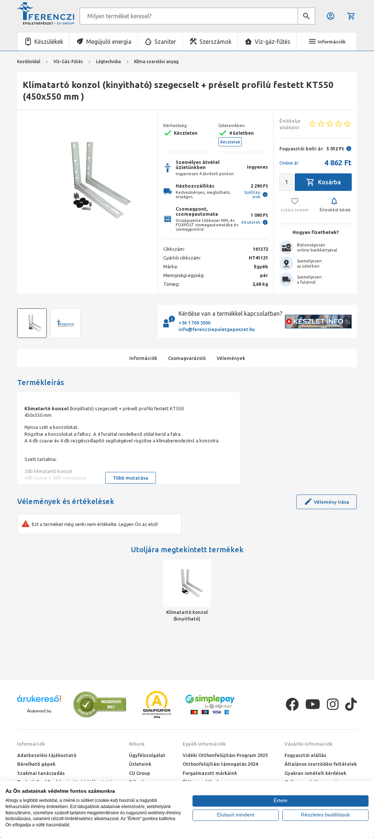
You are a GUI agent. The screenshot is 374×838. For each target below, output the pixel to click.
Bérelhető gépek (36, 763)
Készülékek (48, 41)
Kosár (352, 16)
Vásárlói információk (308, 743)
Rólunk (137, 743)
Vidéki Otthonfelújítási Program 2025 (225, 755)
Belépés (331, 16)
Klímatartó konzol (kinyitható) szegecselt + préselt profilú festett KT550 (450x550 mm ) (187, 616)
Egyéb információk (204, 743)
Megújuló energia (108, 41)
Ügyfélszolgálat (147, 755)
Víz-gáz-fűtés (272, 41)
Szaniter (165, 41)
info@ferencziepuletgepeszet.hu (217, 329)
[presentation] (28, 180)
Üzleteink (140, 763)
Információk (31, 743)
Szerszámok (215, 41)
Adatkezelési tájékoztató (46, 755)
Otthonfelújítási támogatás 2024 (220, 763)
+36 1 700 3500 (194, 322)
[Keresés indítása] (306, 16)
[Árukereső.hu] (39, 701)
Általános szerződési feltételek (321, 763)
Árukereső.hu (39, 711)
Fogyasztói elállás (305, 755)
